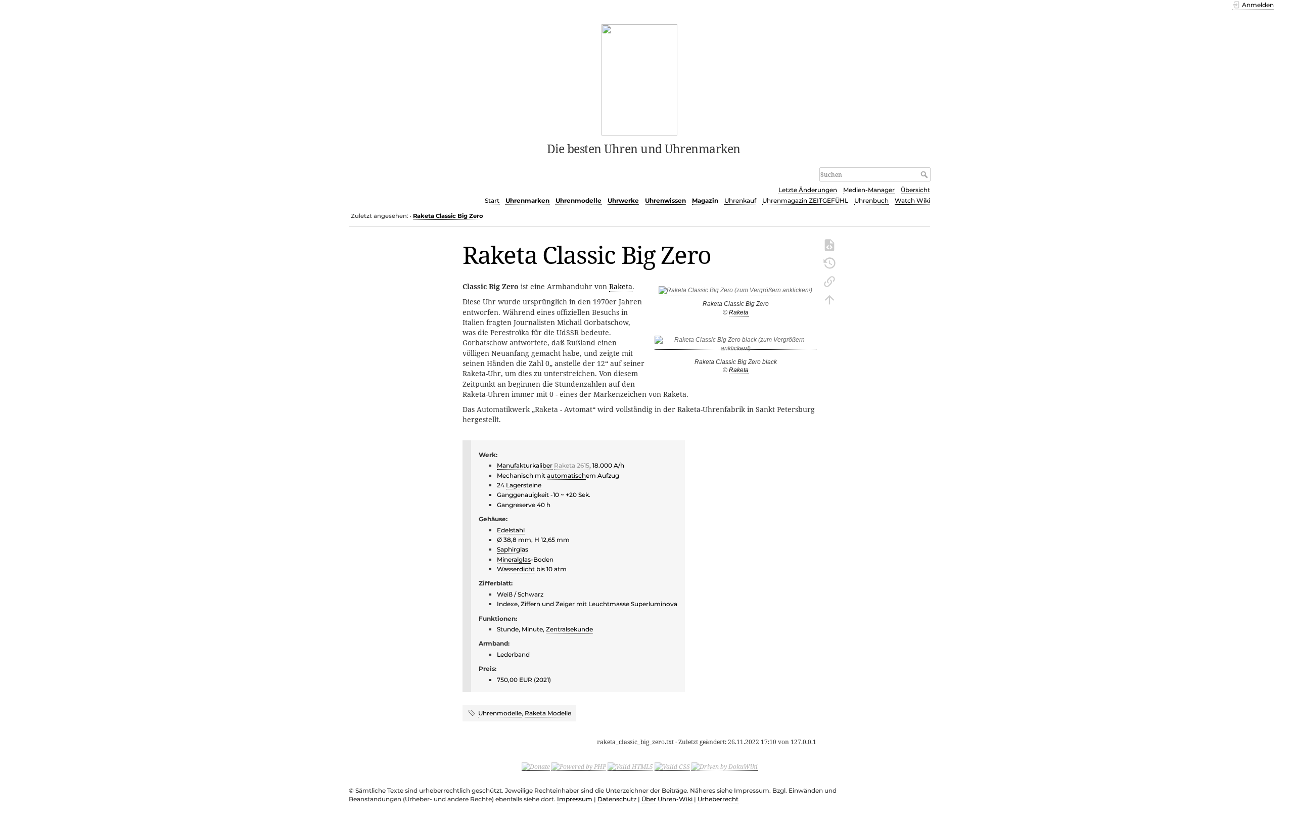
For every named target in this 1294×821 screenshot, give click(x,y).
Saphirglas (512, 549)
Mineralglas (514, 559)
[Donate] (536, 766)
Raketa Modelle (548, 713)
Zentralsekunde (569, 629)
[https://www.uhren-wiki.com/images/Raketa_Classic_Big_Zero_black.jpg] (735, 346)
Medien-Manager (869, 190)
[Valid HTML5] (630, 766)
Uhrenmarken (527, 200)
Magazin (705, 200)
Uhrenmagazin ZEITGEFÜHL (805, 200)
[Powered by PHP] (578, 766)
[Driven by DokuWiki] (724, 766)
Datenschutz (616, 799)
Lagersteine (523, 485)
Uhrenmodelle (579, 200)
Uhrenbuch (871, 200)
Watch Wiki (912, 200)
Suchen (925, 174)
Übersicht (915, 190)
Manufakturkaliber (524, 465)
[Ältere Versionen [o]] (829, 262)
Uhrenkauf (740, 200)
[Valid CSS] (672, 766)
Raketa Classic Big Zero (448, 215)
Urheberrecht (718, 799)
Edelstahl (511, 530)
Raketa (739, 312)
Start (492, 200)
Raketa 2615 (571, 465)
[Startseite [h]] (640, 79)
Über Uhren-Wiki (666, 799)
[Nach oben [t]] (829, 299)
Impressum (574, 799)
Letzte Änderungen (807, 190)
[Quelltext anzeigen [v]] (829, 244)
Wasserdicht (516, 569)
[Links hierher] (829, 280)
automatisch (566, 475)
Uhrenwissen (665, 200)
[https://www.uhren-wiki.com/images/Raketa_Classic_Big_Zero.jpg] (735, 292)
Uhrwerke (623, 200)
